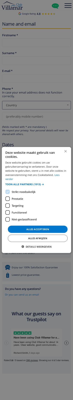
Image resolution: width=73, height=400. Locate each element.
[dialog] (36, 200)
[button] (36, 184)
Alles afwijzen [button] (37, 238)
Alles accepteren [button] (37, 229)
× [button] (65, 151)
